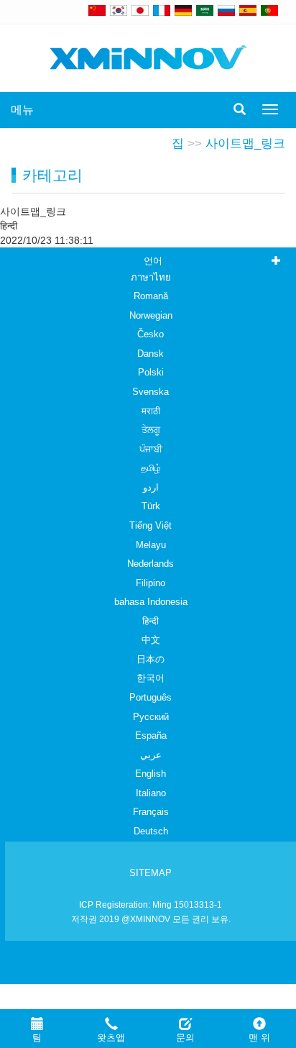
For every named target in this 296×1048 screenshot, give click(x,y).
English (150, 773)
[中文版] (97, 10)
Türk (151, 506)
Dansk (150, 353)
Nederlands (150, 563)
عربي (151, 754)
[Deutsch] (183, 10)
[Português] (269, 10)
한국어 (151, 678)
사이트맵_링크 (245, 143)
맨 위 (259, 1037)
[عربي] (204, 10)
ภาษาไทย (151, 277)
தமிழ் (151, 468)
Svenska (150, 391)
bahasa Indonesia (151, 601)
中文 (151, 639)
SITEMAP (150, 872)
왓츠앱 (111, 1037)
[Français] (161, 10)
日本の (151, 659)
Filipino (150, 583)
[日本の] (142, 10)
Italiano (151, 793)
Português (150, 697)
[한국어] (118, 10)
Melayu (151, 544)
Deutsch (151, 831)
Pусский (151, 716)
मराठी (151, 411)
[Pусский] (226, 10)
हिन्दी (150, 621)
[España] (247, 10)
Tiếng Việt (150, 525)
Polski (151, 372)
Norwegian (150, 315)
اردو (151, 487)
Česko (150, 334)
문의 (185, 1037)
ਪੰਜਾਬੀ (150, 449)
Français (151, 811)
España (151, 735)
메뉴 (22, 110)
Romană (151, 296)
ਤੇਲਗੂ (151, 429)
